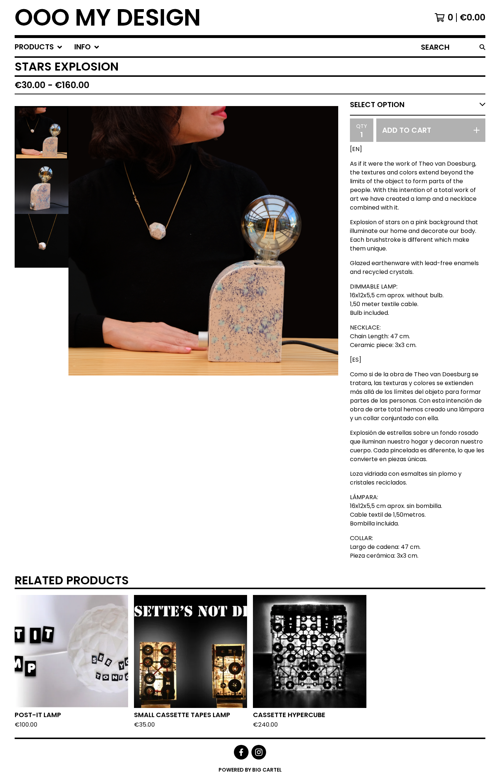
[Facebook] (241, 752)
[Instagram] (258, 752)
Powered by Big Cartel (250, 769)
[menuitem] (39, 47)
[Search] (482, 47)
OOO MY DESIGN (108, 17)
